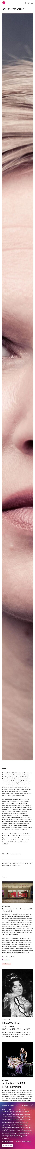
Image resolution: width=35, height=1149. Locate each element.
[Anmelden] (25, 3)
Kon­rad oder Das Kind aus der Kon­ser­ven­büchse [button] (17, 864)
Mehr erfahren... (6, 959)
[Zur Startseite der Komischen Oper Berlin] (3, 2)
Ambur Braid (5, 1090)
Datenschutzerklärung (25, 1130)
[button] (32, 3)
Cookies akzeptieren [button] (7, 1145)
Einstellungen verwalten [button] (7, 1141)
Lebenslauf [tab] (5, 768)
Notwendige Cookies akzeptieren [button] (23, 1141)
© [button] (33, 758)
